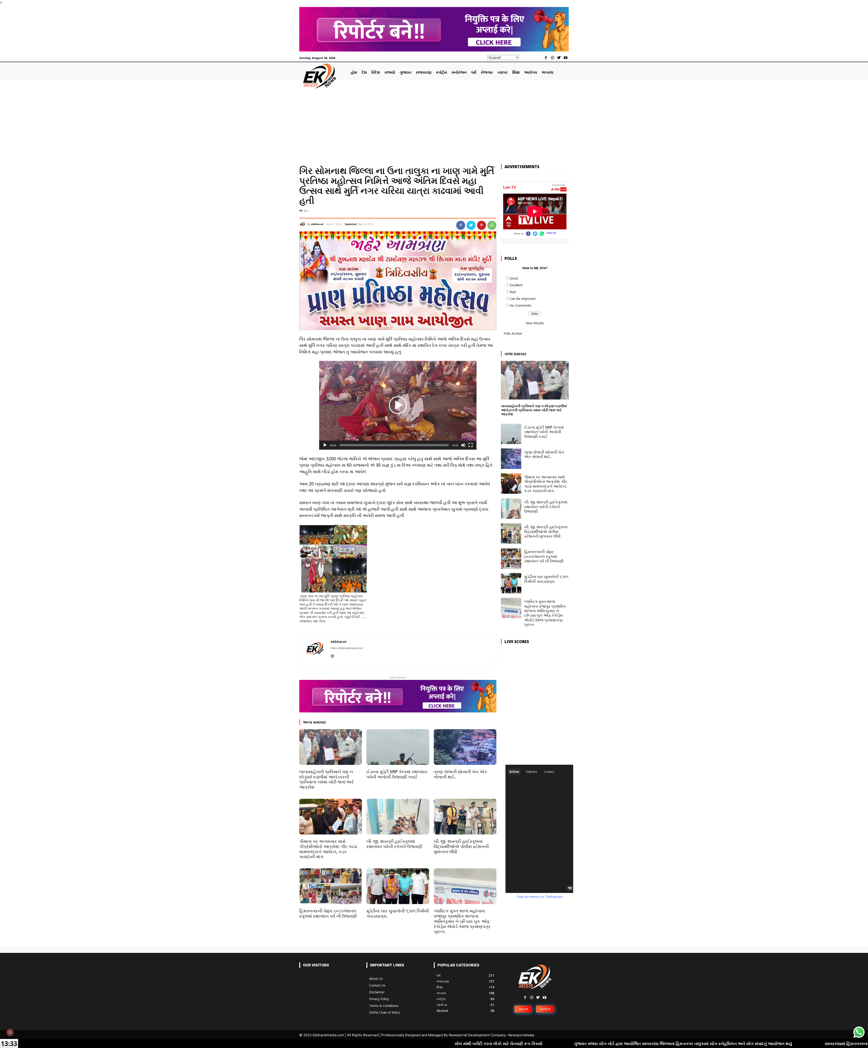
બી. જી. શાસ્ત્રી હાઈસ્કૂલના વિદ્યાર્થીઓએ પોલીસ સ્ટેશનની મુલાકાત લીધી (461, 846)
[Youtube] (565, 58)
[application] (397, 405)
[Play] (325, 445)
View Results (535, 323)
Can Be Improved (522, 298)
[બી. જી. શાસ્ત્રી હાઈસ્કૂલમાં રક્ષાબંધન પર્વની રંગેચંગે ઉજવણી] (397, 816)
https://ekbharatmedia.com (347, 648)
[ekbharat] (303, 224)
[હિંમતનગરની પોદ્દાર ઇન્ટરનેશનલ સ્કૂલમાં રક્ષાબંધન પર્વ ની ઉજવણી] (330, 886)
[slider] (394, 445)
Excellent (516, 285)
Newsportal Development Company (477, 1035)
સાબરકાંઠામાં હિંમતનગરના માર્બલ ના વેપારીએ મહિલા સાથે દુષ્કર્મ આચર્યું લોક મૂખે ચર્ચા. (754, 1043)
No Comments (520, 305)
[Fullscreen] (470, 445)
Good (514, 278)
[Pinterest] (481, 225)
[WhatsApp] (491, 225)
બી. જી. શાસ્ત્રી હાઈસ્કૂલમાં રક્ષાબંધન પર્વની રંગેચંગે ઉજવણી (394, 843)
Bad (513, 292)
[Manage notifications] (10, 1032)
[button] (398, 405)
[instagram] (332, 655)
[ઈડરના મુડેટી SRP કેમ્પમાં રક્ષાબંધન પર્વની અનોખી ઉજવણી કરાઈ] (397, 747)
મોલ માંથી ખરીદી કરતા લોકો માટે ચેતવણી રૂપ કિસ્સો (357, 1043)
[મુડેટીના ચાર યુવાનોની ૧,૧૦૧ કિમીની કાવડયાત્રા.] (397, 886)
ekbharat (317, 224)
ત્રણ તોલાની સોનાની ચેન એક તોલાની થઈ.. (460, 774)
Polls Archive (513, 333)
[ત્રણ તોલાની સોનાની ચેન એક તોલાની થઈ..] (465, 747)
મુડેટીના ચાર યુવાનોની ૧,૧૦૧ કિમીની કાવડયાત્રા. (397, 913)
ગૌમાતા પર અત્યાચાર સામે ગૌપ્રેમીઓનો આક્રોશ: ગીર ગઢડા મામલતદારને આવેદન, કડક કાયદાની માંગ (328, 849)
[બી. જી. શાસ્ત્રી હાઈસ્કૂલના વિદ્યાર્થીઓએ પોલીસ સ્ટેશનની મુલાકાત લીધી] (465, 816)
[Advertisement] (434, 123)
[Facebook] (546, 58)
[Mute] (463, 445)
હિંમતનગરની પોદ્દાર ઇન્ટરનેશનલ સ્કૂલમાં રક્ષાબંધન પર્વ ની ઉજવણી (328, 913)
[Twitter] (559, 58)
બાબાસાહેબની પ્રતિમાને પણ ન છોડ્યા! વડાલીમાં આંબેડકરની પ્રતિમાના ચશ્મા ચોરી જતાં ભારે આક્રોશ (326, 779)
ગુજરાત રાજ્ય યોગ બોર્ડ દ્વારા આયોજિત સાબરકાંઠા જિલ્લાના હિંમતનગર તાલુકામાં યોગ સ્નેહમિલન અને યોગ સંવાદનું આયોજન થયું (542, 1043)
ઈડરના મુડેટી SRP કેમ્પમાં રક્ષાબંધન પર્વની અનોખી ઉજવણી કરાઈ (396, 774)
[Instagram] (552, 58)
